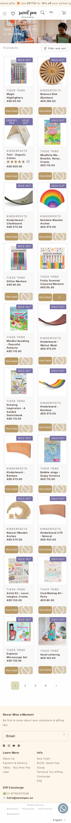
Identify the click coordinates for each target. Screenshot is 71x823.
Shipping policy (13, 814)
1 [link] (15, 685)
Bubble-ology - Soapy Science (50, 474)
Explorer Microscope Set (17, 655)
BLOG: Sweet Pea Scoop (48, 765)
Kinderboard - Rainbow (49, 408)
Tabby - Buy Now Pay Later (16, 769)
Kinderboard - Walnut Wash (49, 343)
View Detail (11, 111)
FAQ (39, 780)
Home (7, 29)
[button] (5, 13)
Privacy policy (28, 809)
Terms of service (45, 809)
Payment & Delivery (15, 762)
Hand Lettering (50, 654)
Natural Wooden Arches (17, 534)
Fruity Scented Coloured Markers (52, 282)
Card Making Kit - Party (51, 595)
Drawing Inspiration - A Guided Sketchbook (16, 410)
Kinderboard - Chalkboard (16, 221)
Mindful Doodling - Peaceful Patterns (18, 344)
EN (51, 12)
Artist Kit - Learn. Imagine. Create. (18, 595)
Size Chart (43, 758)
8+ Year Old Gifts (27, 29)
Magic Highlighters (15, 95)
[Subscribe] (64, 734)
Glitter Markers (17, 281)
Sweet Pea (39, 805)
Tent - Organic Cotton (16, 156)
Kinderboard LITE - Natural (51, 534)
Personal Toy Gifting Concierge (50, 774)
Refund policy (13, 809)
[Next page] (56, 685)
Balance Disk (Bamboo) (49, 95)
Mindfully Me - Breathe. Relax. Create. (50, 158)
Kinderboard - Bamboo (16, 474)
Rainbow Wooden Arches (51, 221)
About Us (9, 758)
